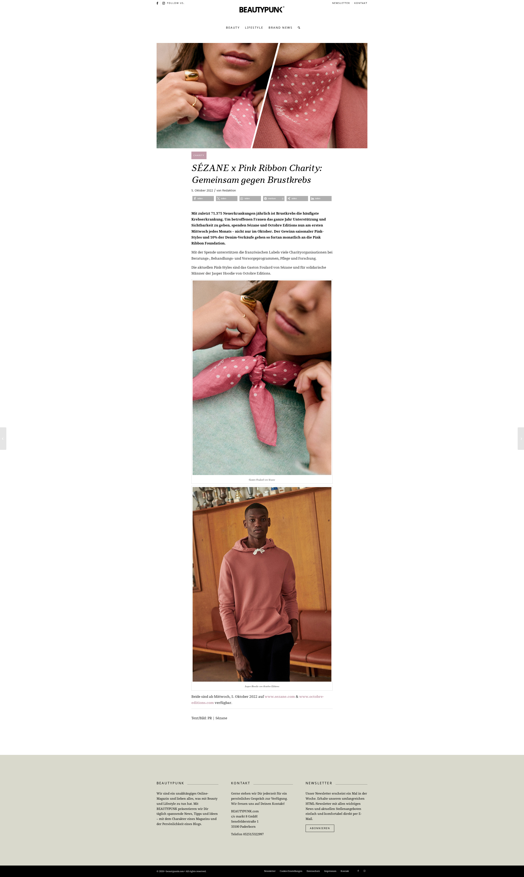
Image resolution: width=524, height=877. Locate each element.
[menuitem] (341, 3)
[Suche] (298, 28)
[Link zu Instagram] (164, 3)
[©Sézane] (262, 95)
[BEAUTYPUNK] (262, 14)
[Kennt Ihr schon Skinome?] (3, 438)
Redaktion (229, 190)
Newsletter (341, 3)
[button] (203, 198)
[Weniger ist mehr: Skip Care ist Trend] (521, 438)
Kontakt (360, 3)
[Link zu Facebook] (158, 3)
